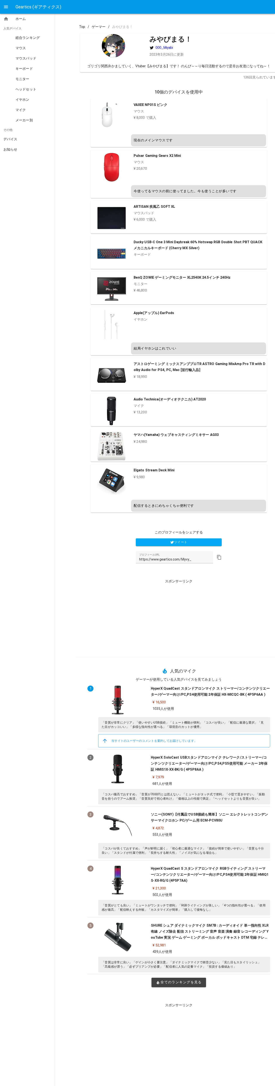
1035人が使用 (163, 709)
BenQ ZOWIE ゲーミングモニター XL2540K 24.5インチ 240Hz (182, 277)
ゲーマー (98, 27)
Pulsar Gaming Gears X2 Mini (157, 156)
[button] (219, 557)
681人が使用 (162, 784)
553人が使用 (162, 834)
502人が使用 (162, 895)
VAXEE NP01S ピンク (150, 105)
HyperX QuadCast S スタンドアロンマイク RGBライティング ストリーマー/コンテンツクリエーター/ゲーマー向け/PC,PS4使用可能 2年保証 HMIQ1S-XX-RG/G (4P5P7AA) (210, 874)
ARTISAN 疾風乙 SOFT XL (154, 207)
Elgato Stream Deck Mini (154, 470)
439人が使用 (162, 952)
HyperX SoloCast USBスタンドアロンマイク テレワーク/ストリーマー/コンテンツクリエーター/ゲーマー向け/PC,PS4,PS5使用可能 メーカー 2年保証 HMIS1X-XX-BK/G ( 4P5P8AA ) (209, 763)
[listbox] (27, 85)
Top (82, 27)
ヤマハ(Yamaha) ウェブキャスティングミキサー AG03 (176, 435)
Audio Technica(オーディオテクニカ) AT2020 (170, 399)
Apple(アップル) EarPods (154, 313)
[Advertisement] (178, 617)
